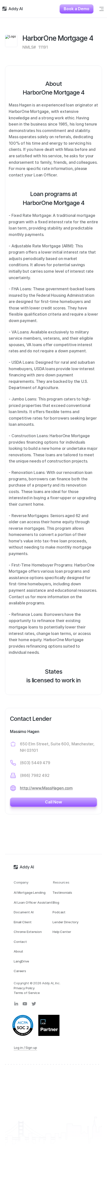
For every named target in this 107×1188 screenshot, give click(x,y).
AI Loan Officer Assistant (33, 902)
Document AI (24, 912)
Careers (20, 971)
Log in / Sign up (25, 1048)
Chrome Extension (28, 932)
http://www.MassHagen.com (46, 788)
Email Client (22, 922)
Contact (20, 942)
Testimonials (62, 892)
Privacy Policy (24, 988)
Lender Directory (65, 922)
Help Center (62, 932)
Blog (56, 902)
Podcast (59, 912)
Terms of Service (27, 993)
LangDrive (21, 961)
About (18, 951)
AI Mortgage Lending (30, 892)
